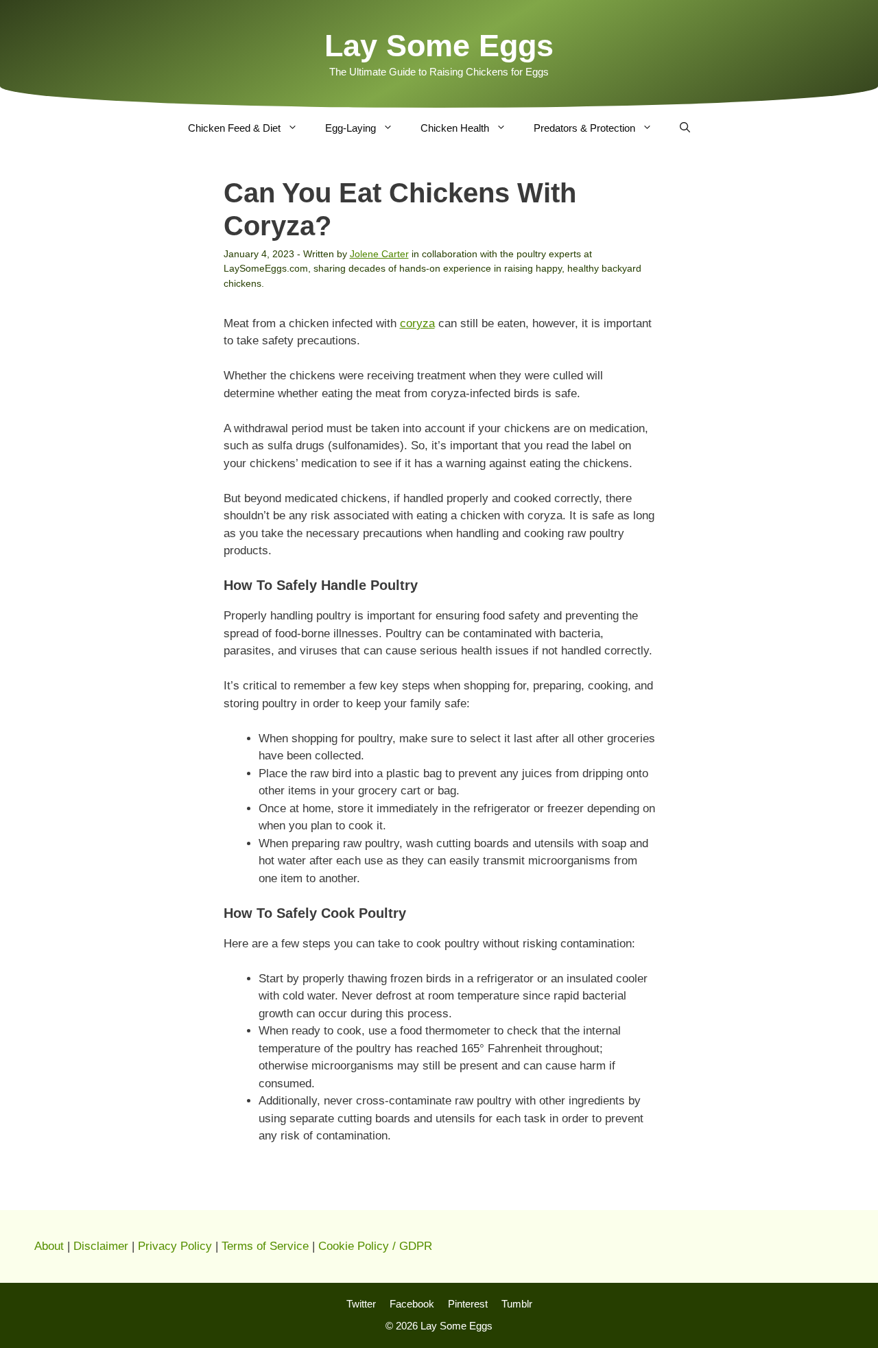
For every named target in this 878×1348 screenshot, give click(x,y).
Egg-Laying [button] (350, 128)
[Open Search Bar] (685, 128)
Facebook (412, 1304)
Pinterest (468, 1304)
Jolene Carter (379, 253)
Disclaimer (100, 1246)
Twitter (361, 1304)
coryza (417, 323)
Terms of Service (265, 1246)
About (49, 1246)
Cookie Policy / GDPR (375, 1246)
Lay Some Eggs (439, 45)
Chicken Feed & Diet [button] (234, 128)
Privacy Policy (175, 1246)
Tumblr (516, 1304)
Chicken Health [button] (454, 128)
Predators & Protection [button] (584, 128)
